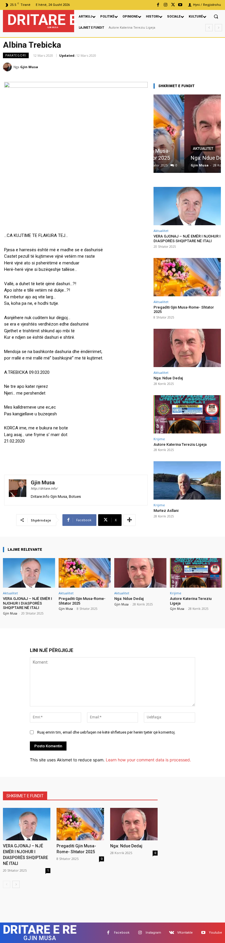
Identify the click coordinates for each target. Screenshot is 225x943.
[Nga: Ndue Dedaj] (187, 133)
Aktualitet (172, 149)
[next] (218, 27)
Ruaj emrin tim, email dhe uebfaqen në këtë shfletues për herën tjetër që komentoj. (106, 732)
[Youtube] (180, 4)
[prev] (209, 27)
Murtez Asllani (120, 28)
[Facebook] (158, 4)
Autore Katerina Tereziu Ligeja (180, 444)
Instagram (153, 933)
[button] (216, 16)
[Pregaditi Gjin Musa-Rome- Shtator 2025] (187, 277)
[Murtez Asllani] (187, 480)
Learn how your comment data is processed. (148, 759)
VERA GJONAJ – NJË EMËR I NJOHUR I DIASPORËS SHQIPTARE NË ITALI (187, 238)
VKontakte (185, 933)
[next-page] (16, 884)
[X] (173, 4)
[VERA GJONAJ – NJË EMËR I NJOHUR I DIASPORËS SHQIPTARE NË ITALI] (187, 206)
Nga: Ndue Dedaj (179, 158)
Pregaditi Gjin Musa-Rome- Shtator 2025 (184, 309)
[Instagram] (165, 4)
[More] (129, 520)
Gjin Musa (29, 67)
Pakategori (15, 55)
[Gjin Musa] (8, 67)
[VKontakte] (171, 932)
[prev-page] (6, 884)
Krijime (159, 438)
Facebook (121, 933)
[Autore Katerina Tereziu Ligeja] (187, 414)
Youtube (215, 933)
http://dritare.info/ (44, 489)
